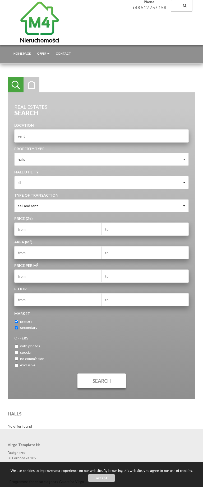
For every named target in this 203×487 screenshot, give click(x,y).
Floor (20, 289)
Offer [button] (42, 53)
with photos (30, 346)
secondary (28, 327)
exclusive (27, 365)
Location (24, 125)
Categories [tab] (31, 85)
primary (26, 321)
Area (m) (23, 241)
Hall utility (26, 172)
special (25, 352)
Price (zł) (23, 218)
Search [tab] (16, 85)
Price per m (26, 265)
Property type (29, 148)
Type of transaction (36, 195)
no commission (32, 358)
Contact (63, 53)
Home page (22, 53)
